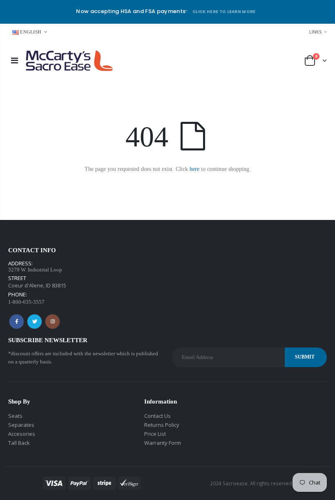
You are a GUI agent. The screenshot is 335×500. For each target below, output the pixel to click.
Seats (15, 415)
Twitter (34, 321)
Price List (155, 433)
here (194, 169)
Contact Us (157, 415)
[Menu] (14, 60)
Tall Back (19, 442)
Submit (305, 357)
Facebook (16, 321)
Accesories (21, 433)
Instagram (52, 321)
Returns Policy (161, 424)
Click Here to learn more (224, 12)
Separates (21, 424)
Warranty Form (162, 442)
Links (315, 32)
